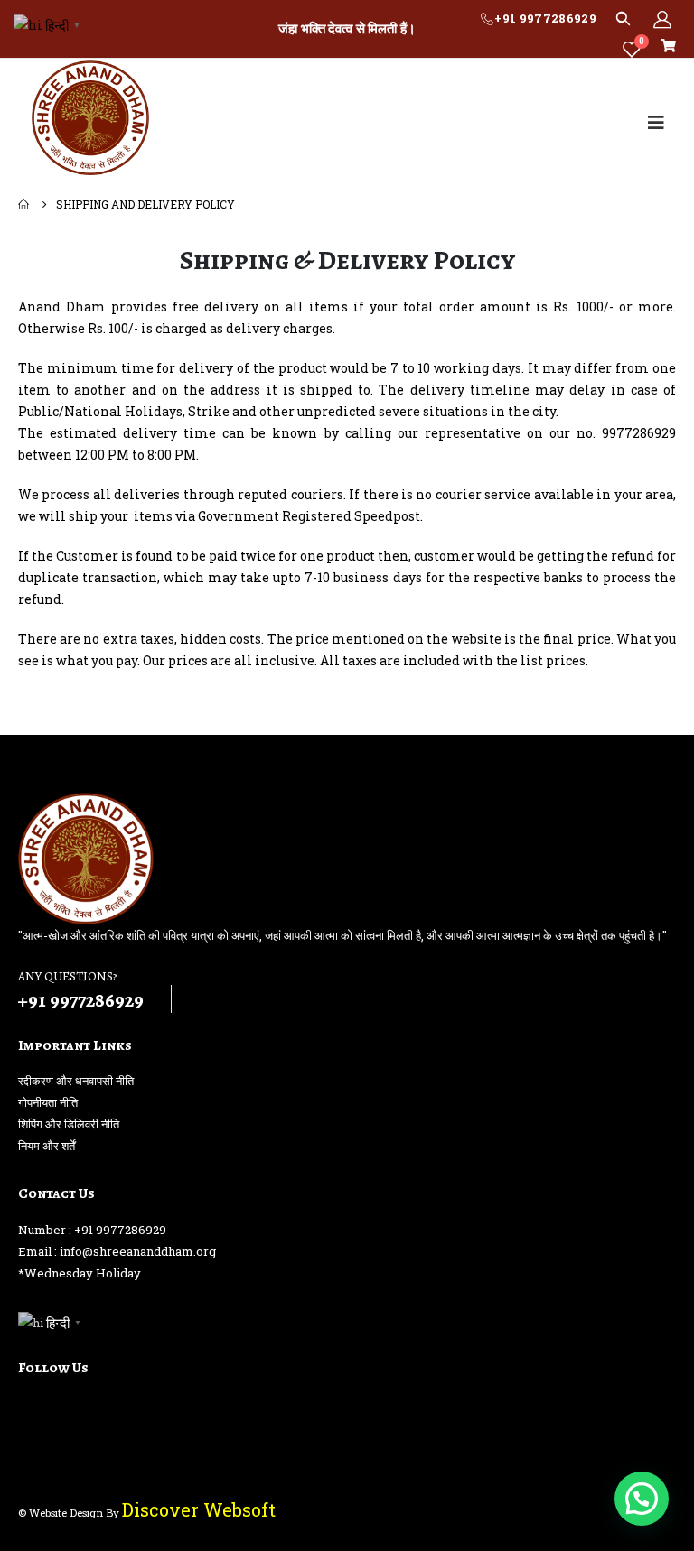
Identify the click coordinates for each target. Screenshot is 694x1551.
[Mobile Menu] (656, 122)
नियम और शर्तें (46, 1146)
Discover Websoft (199, 1509)
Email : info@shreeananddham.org (117, 1251)
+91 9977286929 (545, 18)
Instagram (66, 1407)
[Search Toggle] (622, 18)
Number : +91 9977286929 (92, 1229)
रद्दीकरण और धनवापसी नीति (76, 1081)
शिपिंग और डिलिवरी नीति (68, 1124)
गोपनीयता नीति (48, 1102)
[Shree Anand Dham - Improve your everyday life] (90, 117)
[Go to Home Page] (24, 204)
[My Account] (662, 18)
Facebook (33, 1407)
